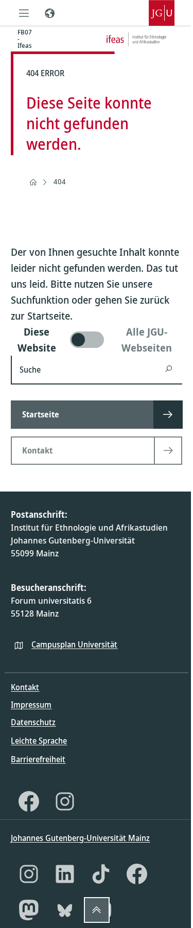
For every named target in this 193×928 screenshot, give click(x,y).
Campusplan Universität (74, 644)
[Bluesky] (65, 910)
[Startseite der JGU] (161, 13)
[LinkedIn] (65, 874)
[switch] (96, 340)
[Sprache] (49, 13)
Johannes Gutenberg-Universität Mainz (80, 838)
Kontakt (25, 687)
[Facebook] (29, 801)
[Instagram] (65, 801)
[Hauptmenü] (24, 13)
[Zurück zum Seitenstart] (97, 910)
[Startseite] (33, 182)
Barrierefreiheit (38, 759)
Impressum (31, 704)
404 (60, 181)
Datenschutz (33, 722)
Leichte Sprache (39, 740)
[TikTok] (101, 874)
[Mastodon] (29, 910)
